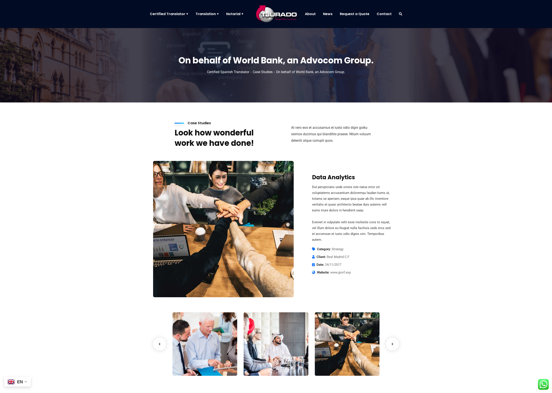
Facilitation (188, 367)
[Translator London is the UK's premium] (276, 14)
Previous (159, 344)
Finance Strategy (196, 360)
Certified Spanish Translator (228, 72)
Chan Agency (335, 360)
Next (392, 344)
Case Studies (263, 72)
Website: (323, 272)
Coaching (258, 367)
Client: (321, 257)
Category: (324, 249)
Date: (320, 265)
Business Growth (267, 360)
